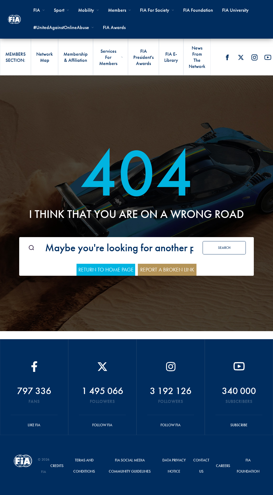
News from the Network (197, 57)
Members (117, 10)
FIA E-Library (171, 57)
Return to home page (106, 269)
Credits (56, 465)
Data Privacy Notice (174, 466)
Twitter (241, 57)
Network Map (44, 57)
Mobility (86, 10)
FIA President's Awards (143, 57)
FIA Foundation (198, 10)
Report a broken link (167, 269)
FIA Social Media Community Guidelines (130, 466)
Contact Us (201, 466)
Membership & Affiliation (75, 57)
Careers (223, 465)
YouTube (268, 57)
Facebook (227, 57)
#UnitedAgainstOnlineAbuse (61, 27)
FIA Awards (114, 27)
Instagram (254, 57)
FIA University (235, 10)
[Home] (14, 19)
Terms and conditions (84, 466)
